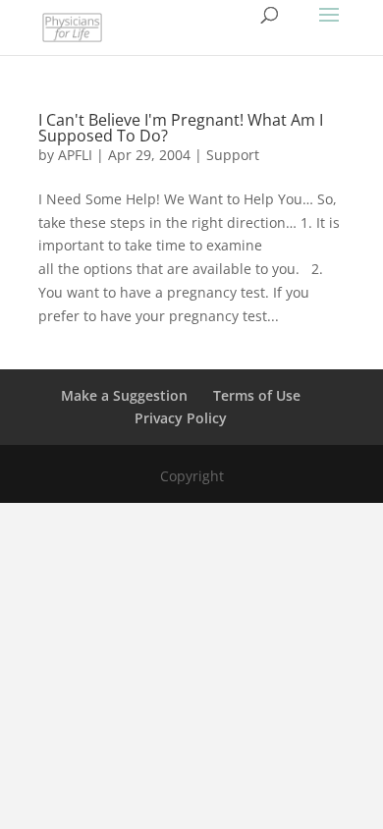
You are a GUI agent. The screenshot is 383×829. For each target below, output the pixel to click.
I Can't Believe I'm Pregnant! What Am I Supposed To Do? (180, 127)
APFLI (75, 154)
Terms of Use (257, 395)
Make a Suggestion (124, 395)
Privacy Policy (181, 418)
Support (232, 154)
